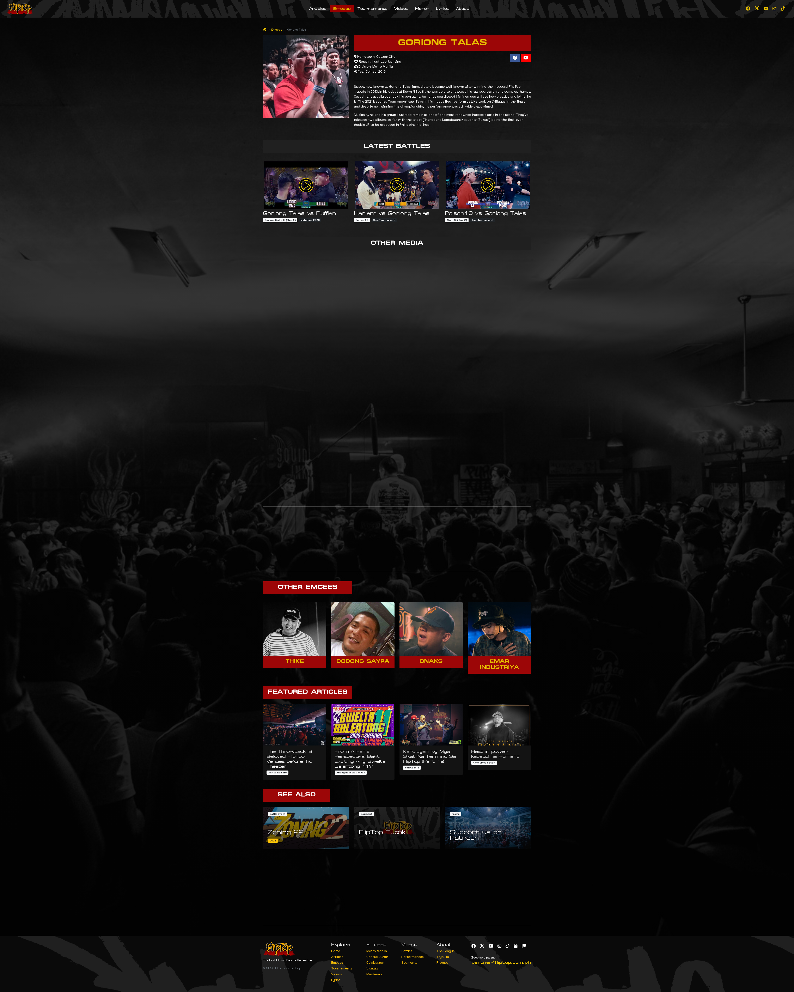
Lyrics (443, 8)
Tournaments (373, 8)
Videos (401, 8)
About (462, 8)
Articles (318, 8)
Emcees (342, 8)
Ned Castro (412, 767)
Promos (442, 962)
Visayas (372, 968)
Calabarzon (375, 962)
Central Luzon (377, 957)
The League (445, 951)
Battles (406, 951)
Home (335, 951)
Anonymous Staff (484, 762)
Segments (409, 962)
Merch (422, 8)
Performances (412, 957)
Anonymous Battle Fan (350, 772)
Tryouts (442, 957)
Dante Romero (277, 772)
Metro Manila (376, 951)
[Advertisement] (397, 539)
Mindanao (374, 974)
